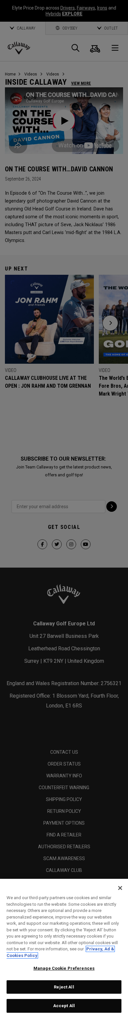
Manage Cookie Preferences (64, 968)
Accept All (64, 1005)
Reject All (64, 987)
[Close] (120, 888)
